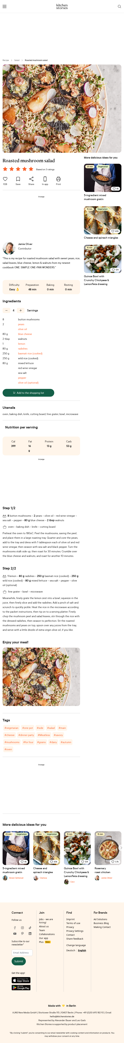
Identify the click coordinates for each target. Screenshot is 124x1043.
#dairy (53, 742)
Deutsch (70, 950)
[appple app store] (22, 981)
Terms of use (73, 923)
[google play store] (22, 988)
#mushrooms (12, 742)
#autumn (66, 742)
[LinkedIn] (30, 933)
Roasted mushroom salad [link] (36, 60)
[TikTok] (30, 927)
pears (21, 324)
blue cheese (25, 334)
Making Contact (102, 927)
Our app (43, 938)
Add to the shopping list (30, 393)
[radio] (5, 169)
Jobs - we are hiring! (46, 921)
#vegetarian (11, 728)
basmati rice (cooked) (30, 353)
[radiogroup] (19, 169)
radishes (22, 348)
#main (62, 728)
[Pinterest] (22, 933)
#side (40, 728)
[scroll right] (121, 848)
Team (42, 930)
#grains (41, 742)
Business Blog (101, 923)
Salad (16, 60)
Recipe (6, 60)
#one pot (27, 728)
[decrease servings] (6, 310)
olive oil (22, 329)
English (82, 950)
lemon (21, 343)
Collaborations (47, 934)
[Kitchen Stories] (62, 6)
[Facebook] (15, 927)
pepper (22, 377)
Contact (70, 934)
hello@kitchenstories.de (62, 1016)
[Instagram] (22, 927)
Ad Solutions (100, 919)
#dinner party (26, 735)
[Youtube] (15, 933)
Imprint (70, 919)
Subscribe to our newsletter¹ (21, 943)
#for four (28, 742)
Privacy (70, 927)
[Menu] (4, 6)
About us (44, 926)
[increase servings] (21, 310)
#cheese (10, 735)
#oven (8, 749)
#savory (58, 735)
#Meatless (44, 735)
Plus (44, 941)
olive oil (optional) (28, 382)
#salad (51, 728)
